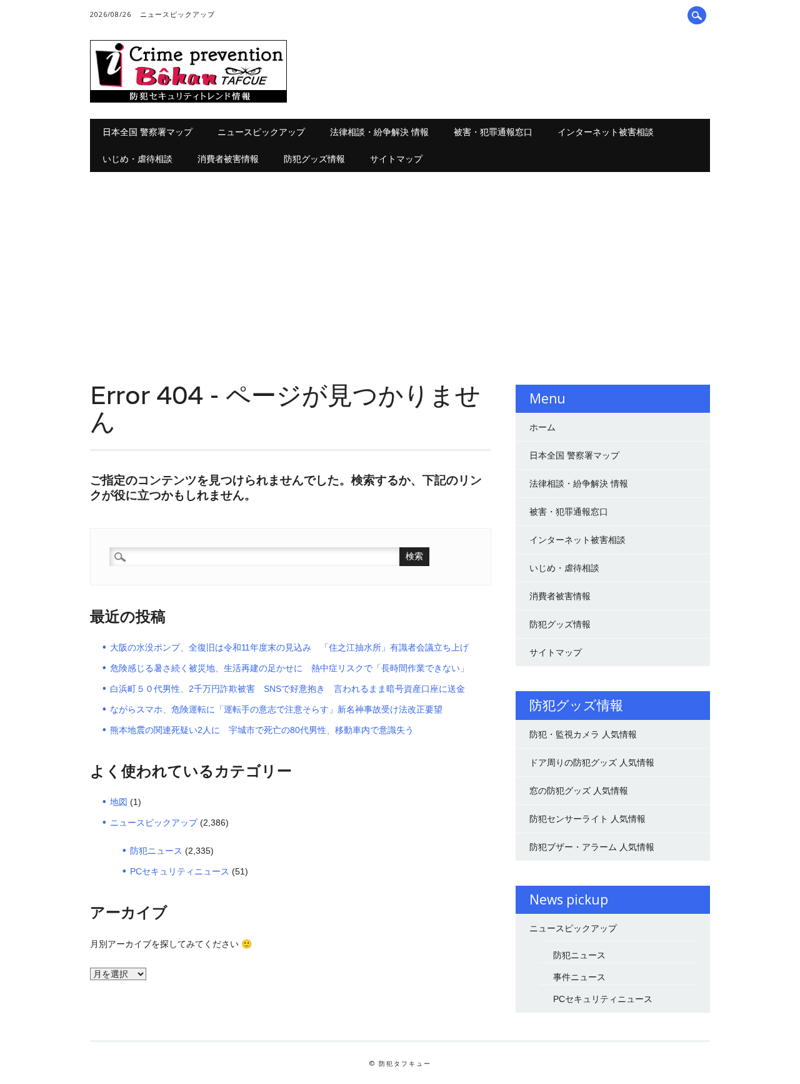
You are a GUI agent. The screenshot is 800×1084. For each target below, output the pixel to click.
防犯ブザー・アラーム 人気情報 (591, 847)
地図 (119, 802)
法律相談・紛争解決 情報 (379, 132)
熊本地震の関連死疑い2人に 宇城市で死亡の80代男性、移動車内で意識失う (262, 730)
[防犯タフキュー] (188, 99)
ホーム (542, 427)
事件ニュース (579, 977)
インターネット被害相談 (606, 132)
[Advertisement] (400, 265)
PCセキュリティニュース (179, 871)
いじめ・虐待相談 (137, 159)
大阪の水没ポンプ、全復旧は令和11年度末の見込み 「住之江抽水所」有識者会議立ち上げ (289, 647)
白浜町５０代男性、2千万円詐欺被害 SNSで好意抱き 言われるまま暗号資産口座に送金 (287, 689)
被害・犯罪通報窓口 (493, 132)
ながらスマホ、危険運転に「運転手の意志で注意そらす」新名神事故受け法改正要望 (276, 709)
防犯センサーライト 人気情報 (587, 819)
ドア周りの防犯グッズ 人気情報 (591, 762)
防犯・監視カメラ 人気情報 (583, 734)
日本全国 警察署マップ (147, 132)
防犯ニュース (156, 851)
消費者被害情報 (228, 159)
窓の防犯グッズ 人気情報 (578, 791)
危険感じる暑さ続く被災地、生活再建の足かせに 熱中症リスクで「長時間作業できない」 (289, 668)
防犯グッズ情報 (314, 159)
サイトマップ (396, 159)
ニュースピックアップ (177, 14)
